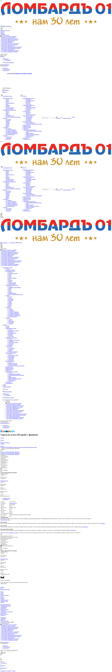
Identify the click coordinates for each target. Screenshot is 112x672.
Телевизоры (3, 612)
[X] (7, 431)
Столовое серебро (25, 447)
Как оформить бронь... (5, 519)
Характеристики (6, 498)
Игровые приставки (12, 363)
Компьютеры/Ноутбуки (6, 604)
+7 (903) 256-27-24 (9, 40)
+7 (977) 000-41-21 (9, 51)
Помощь (2, 587)
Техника (2, 443)
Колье (11, 447)
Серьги (2, 593)
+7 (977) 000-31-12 (9, 44)
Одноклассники (6, 69)
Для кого (10, 320)
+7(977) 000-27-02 (9, 38)
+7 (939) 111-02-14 (7, 45)
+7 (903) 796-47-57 (10, 48)
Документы (3, 618)
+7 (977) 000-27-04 (7, 41)
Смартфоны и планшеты (13, 340)
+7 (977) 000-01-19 (11, 47)
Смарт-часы (3, 610)
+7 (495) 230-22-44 (5, 35)
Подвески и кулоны (17, 447)
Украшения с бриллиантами (14, 287)
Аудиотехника (11, 348)
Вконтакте (5, 68)
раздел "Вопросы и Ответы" (12, 532)
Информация (6, 499)
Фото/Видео (3, 608)
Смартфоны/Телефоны (5, 605)
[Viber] (8, 431)
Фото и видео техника (13, 355)
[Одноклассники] (3, 431)
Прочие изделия (33, 447)
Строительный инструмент (14, 374)
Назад (8, 268)
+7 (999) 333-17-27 (8, 37)
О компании (3, 617)
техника (7, 327)
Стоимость (10, 309)
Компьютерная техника (13, 330)
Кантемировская (4, 480)
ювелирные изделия (10, 269)
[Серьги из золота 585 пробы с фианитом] (10, 452)
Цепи (9, 447)
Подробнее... (102, 523)
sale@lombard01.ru (5, 64)
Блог (2, 588)
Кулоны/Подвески (5, 595)
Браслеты (6, 447)
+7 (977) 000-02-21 (10, 50)
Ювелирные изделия (12, 273)
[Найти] (2, 29)
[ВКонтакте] (1, 431)
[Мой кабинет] (1, 215)
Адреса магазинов (5, 621)
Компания (3, 615)
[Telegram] (14, 431)
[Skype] (12, 431)
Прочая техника (4, 614)
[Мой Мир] (5, 431)
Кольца (2, 447)
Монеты (2, 598)
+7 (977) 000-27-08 (6, 42)
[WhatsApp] (10, 431)
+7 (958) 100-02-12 (10, 43)
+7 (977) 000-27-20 (7, 49)
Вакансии (3, 619)
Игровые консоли (4, 609)
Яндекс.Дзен (6, 70)
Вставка (10, 298)
